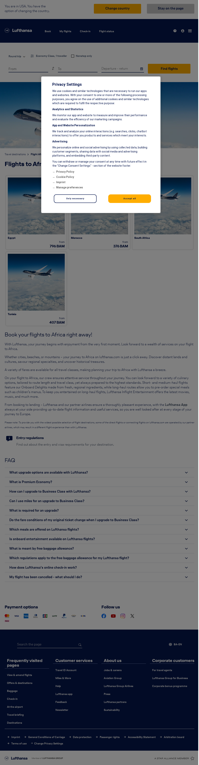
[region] (101, 144)
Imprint (60, 182)
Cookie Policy (65, 176)
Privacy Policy (65, 171)
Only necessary (75, 198)
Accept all (129, 198)
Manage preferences (69, 187)
